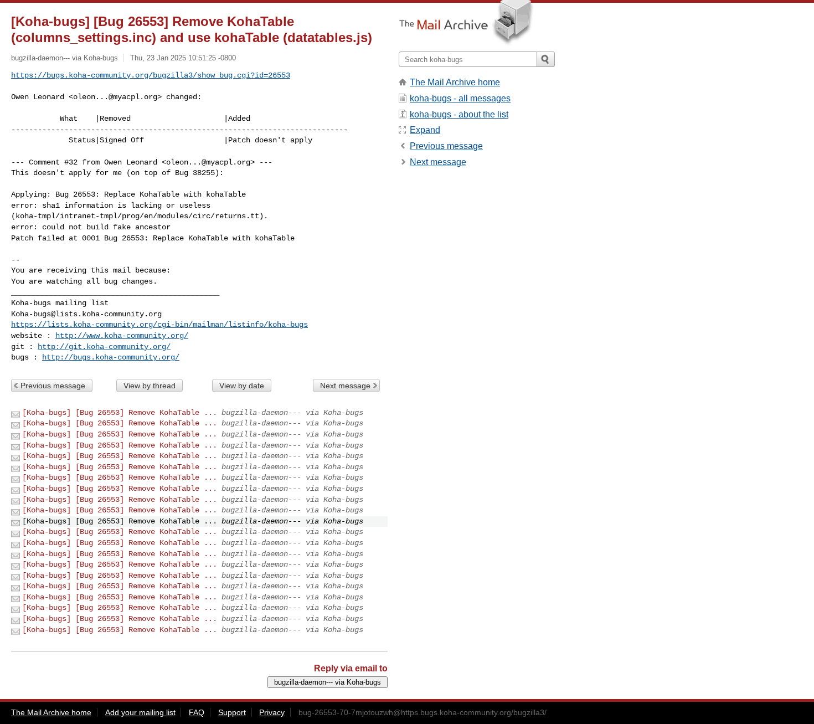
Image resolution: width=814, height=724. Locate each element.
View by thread (149, 385)
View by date (241, 385)
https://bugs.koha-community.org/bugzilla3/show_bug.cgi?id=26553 (150, 75)
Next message (345, 385)
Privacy (272, 712)
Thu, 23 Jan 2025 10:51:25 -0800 (183, 58)
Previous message (52, 385)
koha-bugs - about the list (459, 114)
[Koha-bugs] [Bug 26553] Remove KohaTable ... (119, 412)
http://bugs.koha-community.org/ (110, 357)
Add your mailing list (140, 712)
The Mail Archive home (455, 82)
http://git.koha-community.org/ (104, 346)
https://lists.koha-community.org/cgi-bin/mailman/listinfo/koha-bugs (159, 324)
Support (232, 712)
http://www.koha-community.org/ (121, 335)
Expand (425, 130)
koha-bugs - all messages (460, 98)
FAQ (196, 712)
